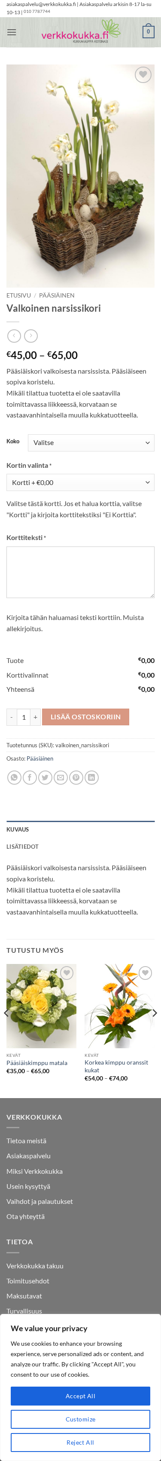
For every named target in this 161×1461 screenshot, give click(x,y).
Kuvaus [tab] (17, 829)
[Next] (154, 1030)
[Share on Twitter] (45, 777)
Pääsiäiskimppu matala (36, 1062)
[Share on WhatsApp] (14, 777)
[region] (80, 1387)
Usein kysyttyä (28, 1186)
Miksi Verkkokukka (34, 1171)
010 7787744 (37, 11)
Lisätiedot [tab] (22, 846)
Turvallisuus (24, 1311)
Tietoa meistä (26, 1140)
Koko (12, 442)
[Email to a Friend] (61, 777)
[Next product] (14, 336)
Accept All (80, 1396)
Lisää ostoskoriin (86, 717)
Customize (81, 1419)
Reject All (80, 1442)
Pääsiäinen (57, 295)
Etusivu (18, 295)
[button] (11, 32)
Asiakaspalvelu (28, 1155)
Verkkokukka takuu (35, 1265)
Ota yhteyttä (25, 1216)
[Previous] (7, 1030)
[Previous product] (30, 336)
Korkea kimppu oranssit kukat (116, 1066)
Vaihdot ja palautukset (39, 1201)
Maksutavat (24, 1296)
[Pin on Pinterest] (76, 777)
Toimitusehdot (27, 1281)
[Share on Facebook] (30, 777)
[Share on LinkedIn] (92, 777)
